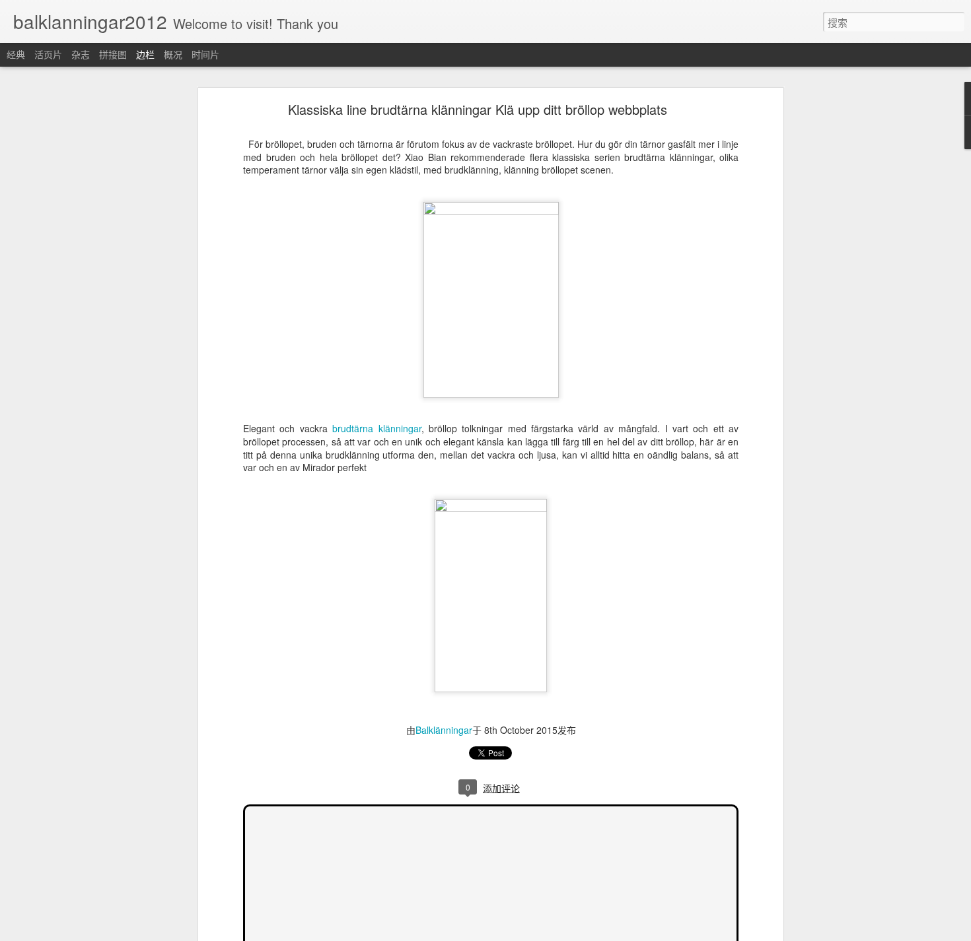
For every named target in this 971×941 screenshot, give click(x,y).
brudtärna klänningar (376, 428)
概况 (173, 54)
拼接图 (113, 54)
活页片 (48, 54)
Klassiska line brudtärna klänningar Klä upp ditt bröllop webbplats (477, 109)
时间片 (205, 54)
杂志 (80, 54)
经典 (16, 54)
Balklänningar (443, 729)
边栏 (145, 54)
